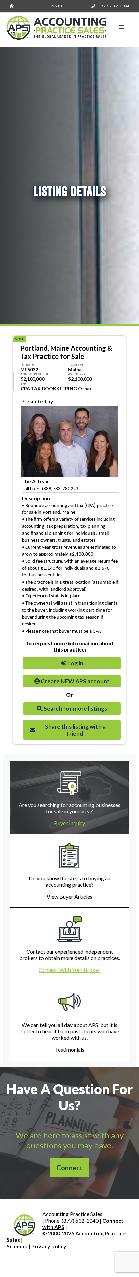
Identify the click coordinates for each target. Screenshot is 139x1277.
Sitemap (17, 1246)
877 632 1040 (115, 5)
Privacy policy (48, 1246)
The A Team (35, 481)
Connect (55, 5)
